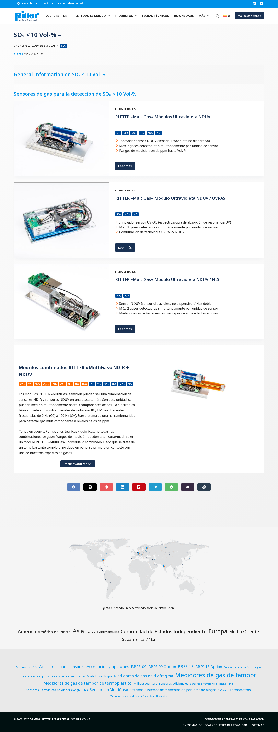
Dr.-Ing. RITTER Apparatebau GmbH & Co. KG (60, 719)
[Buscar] (217, 16)
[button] (227, 16)
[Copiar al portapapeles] (204, 487)
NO (159, 133)
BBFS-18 (186, 666)
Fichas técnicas (155, 16)
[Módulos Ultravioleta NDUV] (61, 138)
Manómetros (78, 676)
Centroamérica (108, 632)
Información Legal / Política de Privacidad (215, 725)
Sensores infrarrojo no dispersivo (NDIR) (211, 683)
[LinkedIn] (254, 3)
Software (223, 690)
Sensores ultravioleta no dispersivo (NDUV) (57, 690)
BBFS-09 (139, 666)
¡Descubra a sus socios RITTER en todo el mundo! (53, 3)
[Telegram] (155, 487)
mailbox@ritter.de (249, 16)
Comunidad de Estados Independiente (164, 631)
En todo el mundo (91, 16)
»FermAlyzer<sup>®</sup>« (151, 696)
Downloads (184, 16)
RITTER (18, 54)
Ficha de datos (125, 109)
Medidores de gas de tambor (215, 675)
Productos (124, 16)
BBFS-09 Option (162, 666)
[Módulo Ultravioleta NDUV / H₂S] (61, 301)
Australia (90, 632)
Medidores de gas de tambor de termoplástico (87, 683)
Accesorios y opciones (107, 666)
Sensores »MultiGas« (109, 689)
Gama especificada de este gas (34, 45)
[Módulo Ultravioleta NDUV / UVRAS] (61, 220)
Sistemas (136, 690)
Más (202, 16)
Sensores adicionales (173, 683)
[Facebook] (73, 487)
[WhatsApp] (171, 487)
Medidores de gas (99, 676)
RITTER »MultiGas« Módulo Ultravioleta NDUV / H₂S (167, 279)
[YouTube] (261, 3)
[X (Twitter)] (90, 487)
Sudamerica (133, 639)
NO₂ (150, 133)
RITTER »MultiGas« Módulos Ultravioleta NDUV (162, 116)
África (150, 639)
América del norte (54, 631)
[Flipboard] (139, 487)
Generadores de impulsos (35, 676)
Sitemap (258, 725)
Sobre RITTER (56, 16)
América (27, 631)
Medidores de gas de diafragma (143, 675)
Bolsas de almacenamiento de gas (242, 667)
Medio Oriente (244, 631)
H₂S (142, 133)
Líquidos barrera (60, 676)
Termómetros (240, 690)
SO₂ (63, 45)
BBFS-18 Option (208, 666)
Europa (217, 631)
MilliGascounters (145, 683)
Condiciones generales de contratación (234, 719)
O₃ (118, 133)
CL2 (125, 133)
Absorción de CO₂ (26, 667)
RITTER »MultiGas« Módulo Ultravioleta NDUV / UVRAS (170, 198)
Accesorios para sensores (62, 666)
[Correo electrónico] (187, 487)
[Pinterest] (106, 487)
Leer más (126, 167)
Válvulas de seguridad (122, 696)
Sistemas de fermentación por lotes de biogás (180, 690)
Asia (78, 631)
